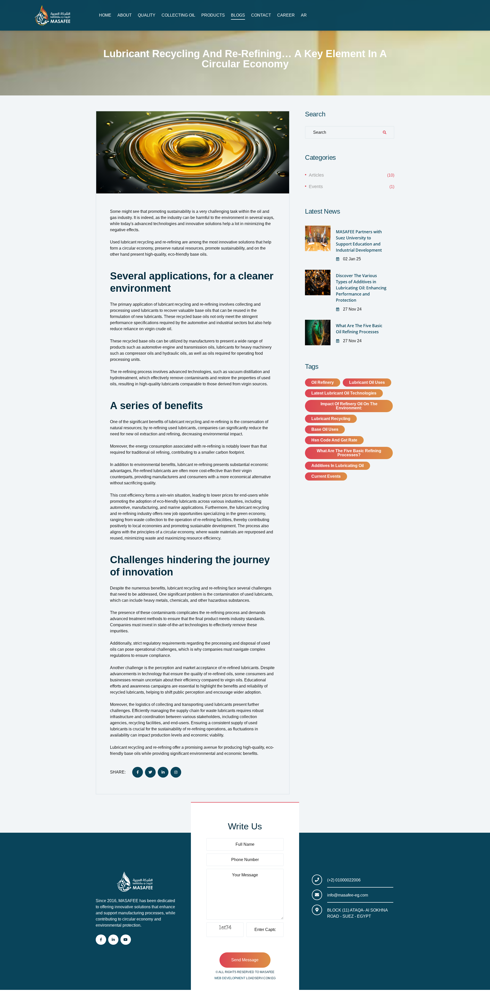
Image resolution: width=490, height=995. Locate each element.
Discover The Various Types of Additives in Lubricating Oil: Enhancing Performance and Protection (361, 288)
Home (105, 15)
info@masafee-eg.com (347, 895)
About (124, 15)
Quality (146, 15)
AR (304, 15)
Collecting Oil (178, 15)
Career (286, 15)
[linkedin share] (163, 772)
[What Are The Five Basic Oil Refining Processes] (317, 332)
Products (213, 15)
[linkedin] (113, 940)
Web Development (230, 978)
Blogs (238, 15)
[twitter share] (150, 772)
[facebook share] (137, 772)
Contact (261, 15)
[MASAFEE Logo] (54, 15)
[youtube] (125, 940)
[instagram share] (175, 772)
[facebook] (101, 940)
